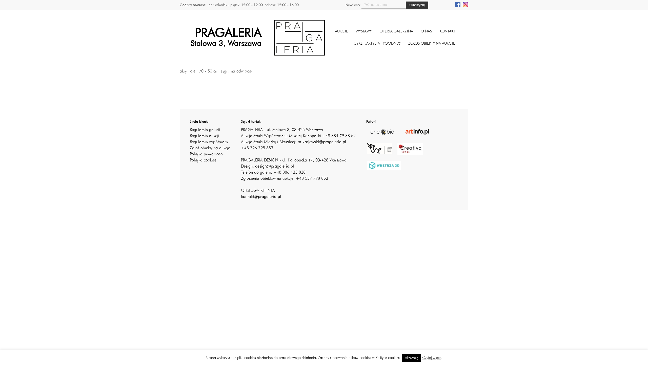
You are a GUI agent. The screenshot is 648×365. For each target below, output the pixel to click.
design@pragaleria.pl (274, 167)
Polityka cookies (203, 160)
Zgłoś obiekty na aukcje (210, 148)
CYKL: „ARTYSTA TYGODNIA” (377, 44)
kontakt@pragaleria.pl (261, 197)
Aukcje (341, 31)
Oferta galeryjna (396, 31)
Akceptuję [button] (411, 358)
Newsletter (353, 5)
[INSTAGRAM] (465, 4)
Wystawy (364, 31)
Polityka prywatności (206, 154)
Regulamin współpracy (209, 142)
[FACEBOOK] (457, 4)
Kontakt (447, 31)
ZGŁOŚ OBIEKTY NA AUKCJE (431, 44)
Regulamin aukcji (204, 136)
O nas (426, 31)
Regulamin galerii (205, 130)
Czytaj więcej (432, 358)
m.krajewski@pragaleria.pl (322, 142)
